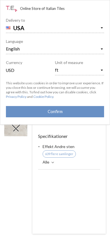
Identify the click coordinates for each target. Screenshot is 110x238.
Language (14, 41)
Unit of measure (69, 62)
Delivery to (15, 20)
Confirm (55, 111)
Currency (14, 62)
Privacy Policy (16, 96)
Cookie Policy (43, 96)
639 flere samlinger (59, 154)
